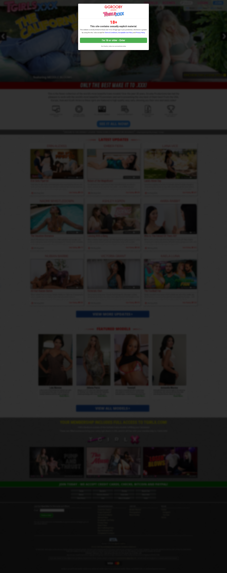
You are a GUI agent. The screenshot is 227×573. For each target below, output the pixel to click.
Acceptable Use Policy (125, 32)
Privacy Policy (140, 32)
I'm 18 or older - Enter (113, 40)
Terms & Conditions (111, 32)
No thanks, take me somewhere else (113, 46)
